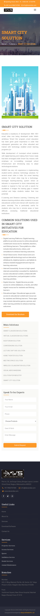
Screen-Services (7, 550)
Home (4, 44)
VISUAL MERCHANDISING (12, 370)
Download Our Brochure (15, 314)
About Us (5, 516)
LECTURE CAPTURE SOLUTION (14, 351)
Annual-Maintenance (9, 565)
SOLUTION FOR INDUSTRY (12, 375)
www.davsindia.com (11, 491)
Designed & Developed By (20, 612)
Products (12, 44)
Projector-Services (8, 546)
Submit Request (20, 445)
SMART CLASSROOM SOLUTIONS (15, 331)
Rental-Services (7, 561)
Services (5, 521)
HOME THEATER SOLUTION (13, 356)
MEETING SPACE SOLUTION (13, 360)
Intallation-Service (8, 557)
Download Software (9, 526)
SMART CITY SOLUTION (11, 380)
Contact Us (5, 531)
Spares (4, 553)
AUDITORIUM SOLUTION (11, 341)
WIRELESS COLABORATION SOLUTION (16, 365)
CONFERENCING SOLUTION (12, 346)
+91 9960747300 (10, 488)
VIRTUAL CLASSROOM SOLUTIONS (15, 336)
